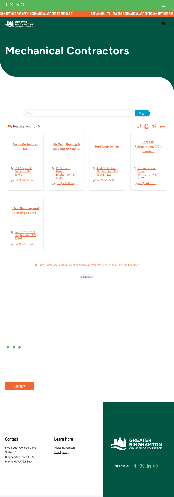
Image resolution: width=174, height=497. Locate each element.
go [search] (143, 113)
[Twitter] (11, 4)
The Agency (61, 452)
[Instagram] (22, 4)
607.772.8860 (23, 461)
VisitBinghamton (64, 447)
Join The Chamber (128, 265)
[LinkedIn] (17, 4)
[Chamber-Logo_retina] (136, 437)
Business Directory (46, 265)
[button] (10, 126)
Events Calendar (68, 265)
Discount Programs (91, 265)
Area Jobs (110, 265)
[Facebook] (6, 4)
